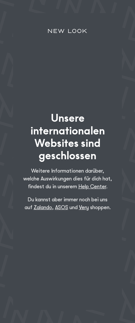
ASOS (61, 207)
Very (84, 207)
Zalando (43, 207)
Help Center (92, 187)
